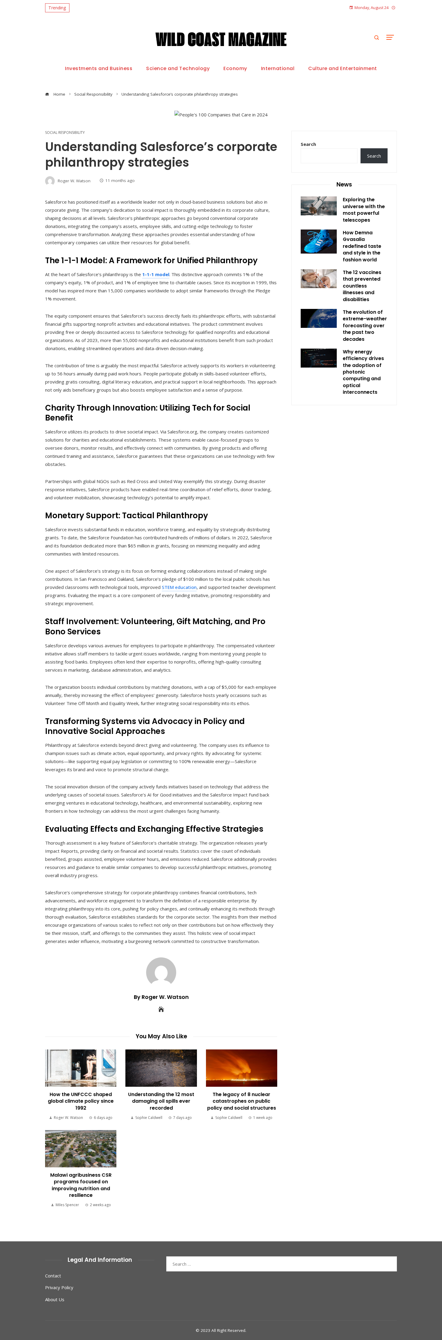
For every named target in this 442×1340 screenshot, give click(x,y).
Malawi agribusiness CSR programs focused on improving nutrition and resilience (81, 1185)
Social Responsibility (65, 132)
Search (308, 144)
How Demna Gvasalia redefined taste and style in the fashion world (362, 246)
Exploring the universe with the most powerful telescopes (364, 209)
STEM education (179, 587)
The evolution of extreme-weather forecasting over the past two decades (365, 326)
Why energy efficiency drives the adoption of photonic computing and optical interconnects (363, 372)
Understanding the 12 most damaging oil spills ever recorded (161, 1101)
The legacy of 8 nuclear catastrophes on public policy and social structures (241, 1101)
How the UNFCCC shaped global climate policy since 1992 (81, 1101)
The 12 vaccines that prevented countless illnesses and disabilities (362, 286)
